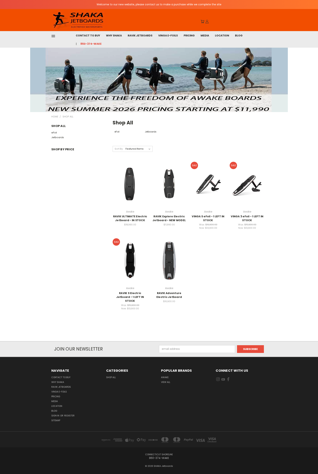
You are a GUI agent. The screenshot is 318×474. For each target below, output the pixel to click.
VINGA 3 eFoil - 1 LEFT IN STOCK (247, 218)
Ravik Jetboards (140, 35)
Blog (239, 35)
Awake (165, 377)
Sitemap (55, 420)
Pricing (189, 35)
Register (69, 415)
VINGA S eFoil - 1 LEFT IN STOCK (208, 218)
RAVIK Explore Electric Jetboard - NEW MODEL (169, 218)
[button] (159, 80)
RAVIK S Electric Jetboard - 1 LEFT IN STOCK (130, 297)
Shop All (111, 377)
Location (222, 35)
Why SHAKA (114, 35)
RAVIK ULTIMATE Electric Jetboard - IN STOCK (130, 218)
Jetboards (57, 137)
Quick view (130, 179)
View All (165, 382)
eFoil (54, 132)
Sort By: (119, 149)
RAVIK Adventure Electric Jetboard (169, 295)
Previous (308, 462)
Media (205, 35)
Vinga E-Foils (168, 35)
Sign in (55, 415)
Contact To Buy (88, 35)
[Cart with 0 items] (202, 21)
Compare (128, 187)
